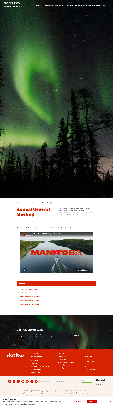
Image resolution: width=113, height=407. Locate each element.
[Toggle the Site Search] (104, 4)
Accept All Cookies (91, 401)
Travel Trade (63, 3)
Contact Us (96, 5)
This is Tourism (37, 369)
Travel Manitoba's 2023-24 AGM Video (29, 290)
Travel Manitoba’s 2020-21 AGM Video (29, 300)
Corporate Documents (91, 354)
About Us (38, 5)
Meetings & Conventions (75, 3)
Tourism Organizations (83, 5)
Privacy (87, 364)
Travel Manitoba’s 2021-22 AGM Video (29, 296)
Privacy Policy (31, 404)
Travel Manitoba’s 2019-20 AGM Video (29, 304)
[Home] (12, 4)
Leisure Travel (46, 3)
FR (98, 3)
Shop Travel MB (89, 361)
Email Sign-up (62, 368)
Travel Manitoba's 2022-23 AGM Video (29, 293)
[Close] (110, 401)
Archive (21, 283)
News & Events (48, 5)
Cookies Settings (80, 401)
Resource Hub (59, 5)
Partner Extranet (88, 2)
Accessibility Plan (90, 356)
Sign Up (76, 335)
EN (96, 3)
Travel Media (55, 3)
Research (70, 5)
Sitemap (87, 367)
